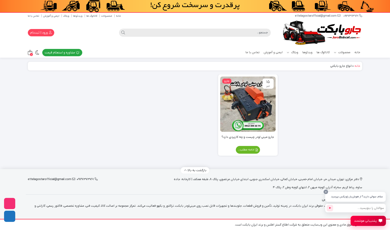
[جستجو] (123, 33)
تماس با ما (33, 16)
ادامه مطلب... (246, 150)
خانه (118, 16)
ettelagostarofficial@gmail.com (316, 16)
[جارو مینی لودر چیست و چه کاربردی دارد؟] (247, 104)
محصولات (106, 16)
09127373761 (351, 16)
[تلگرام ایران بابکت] (9, 216)
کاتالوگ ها (91, 16)
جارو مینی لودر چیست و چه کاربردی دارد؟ (248, 137)
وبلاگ (66, 16)
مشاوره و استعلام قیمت (60, 53)
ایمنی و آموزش (51, 16)
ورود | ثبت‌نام (39, 33)
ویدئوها (77, 16)
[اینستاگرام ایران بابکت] (9, 203)
